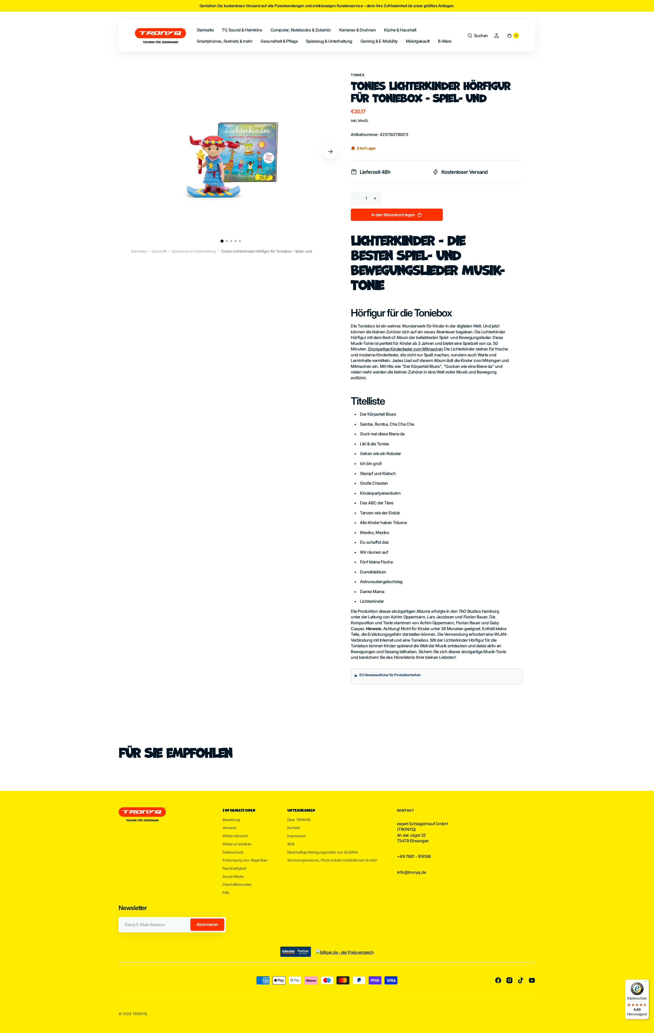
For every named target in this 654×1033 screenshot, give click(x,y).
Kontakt (293, 827)
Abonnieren (207, 924)
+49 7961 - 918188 (414, 856)
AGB (290, 844)
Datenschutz (233, 852)
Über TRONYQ (299, 820)
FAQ (226, 892)
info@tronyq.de (411, 872)
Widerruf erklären (237, 844)
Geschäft (159, 251)
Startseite (139, 251)
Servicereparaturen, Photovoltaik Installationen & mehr (332, 860)
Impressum (296, 836)
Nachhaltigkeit (234, 868)
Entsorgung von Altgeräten (245, 860)
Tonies (357, 75)
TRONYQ (139, 1014)
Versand (229, 827)
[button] (477, 35)
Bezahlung (231, 820)
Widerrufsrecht (235, 836)
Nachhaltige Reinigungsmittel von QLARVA (322, 852)
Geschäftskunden (237, 884)
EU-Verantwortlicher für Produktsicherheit (389, 675)
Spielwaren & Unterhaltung (193, 251)
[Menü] (646, 983)
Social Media (233, 876)
